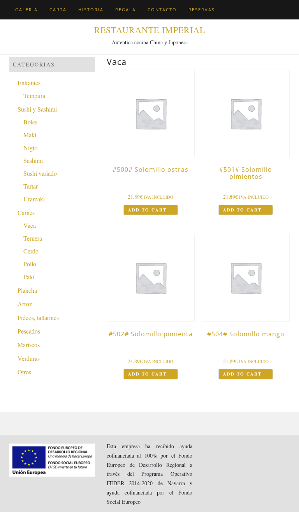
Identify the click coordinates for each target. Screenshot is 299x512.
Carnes (26, 212)
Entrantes (29, 83)
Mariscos (29, 345)
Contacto (162, 9)
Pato (28, 277)
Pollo (29, 264)
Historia (91, 9)
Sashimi (33, 160)
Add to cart (147, 210)
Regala (125, 9)
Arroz (25, 304)
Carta (58, 9)
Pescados (29, 331)
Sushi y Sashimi (37, 109)
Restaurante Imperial (149, 29)
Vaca (29, 225)
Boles (30, 122)
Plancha (27, 290)
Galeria (26, 9)
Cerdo (31, 251)
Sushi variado (40, 173)
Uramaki (34, 199)
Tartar (30, 186)
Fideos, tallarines (38, 317)
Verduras (29, 358)
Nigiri (30, 147)
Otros (24, 372)
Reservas (201, 9)
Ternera (32, 238)
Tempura (34, 95)
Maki (29, 135)
